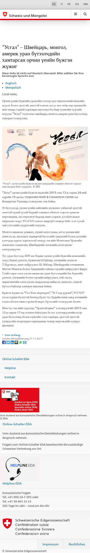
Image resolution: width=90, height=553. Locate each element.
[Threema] (17, 342)
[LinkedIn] (12, 342)
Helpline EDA (12, 483)
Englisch (10, 83)
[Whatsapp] (21, 342)
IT (62, 4)
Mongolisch (13, 87)
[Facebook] (4, 342)
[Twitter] (8, 342)
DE (54, 4)
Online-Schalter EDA (15, 358)
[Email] (24, 342)
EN (77, 4)
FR (69, 4)
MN (85, 4)
